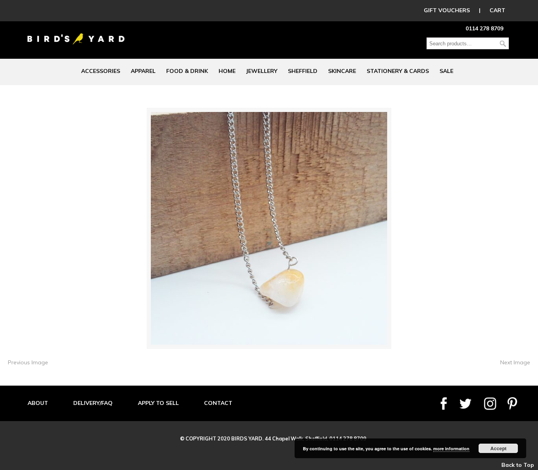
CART (497, 10)
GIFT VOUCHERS (447, 10)
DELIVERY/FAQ (93, 403)
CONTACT (218, 403)
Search (502, 43)
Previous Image (28, 362)
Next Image (515, 362)
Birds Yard (76, 33)
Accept (498, 448)
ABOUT (38, 403)
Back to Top (517, 464)
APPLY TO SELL (158, 403)
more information (451, 448)
